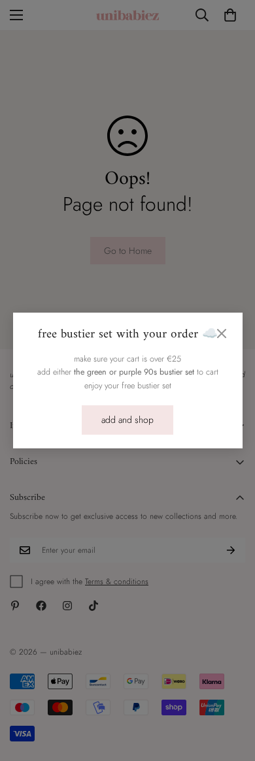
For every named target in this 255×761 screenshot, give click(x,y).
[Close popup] (222, 333)
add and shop (127, 419)
